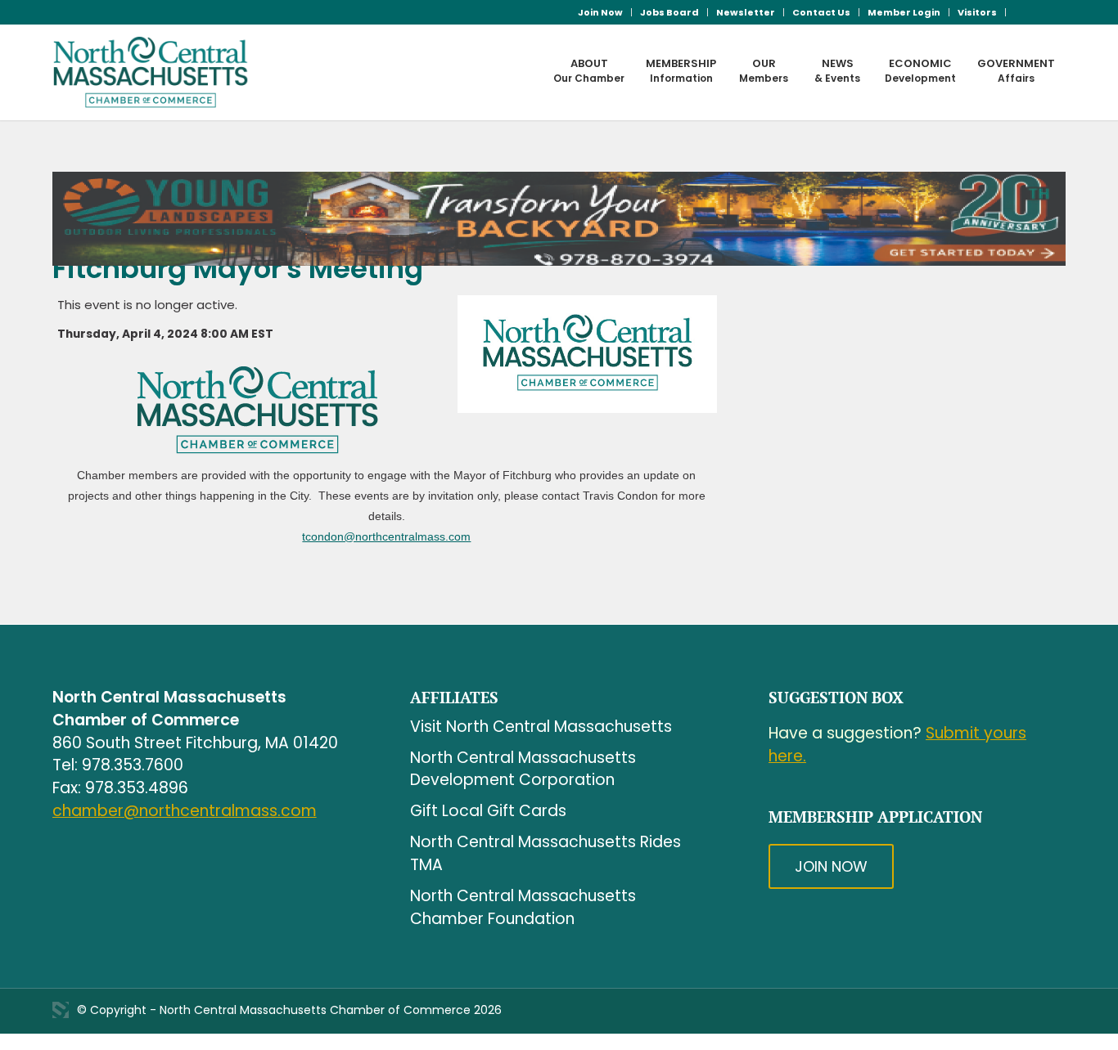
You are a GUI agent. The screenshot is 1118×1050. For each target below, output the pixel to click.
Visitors (977, 12)
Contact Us (821, 12)
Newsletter (745, 12)
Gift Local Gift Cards (488, 811)
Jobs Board (669, 12)
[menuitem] (601, 12)
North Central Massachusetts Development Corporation (523, 769)
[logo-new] (151, 72)
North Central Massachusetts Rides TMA (545, 853)
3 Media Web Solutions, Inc (60, 1010)
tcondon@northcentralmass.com (386, 536)
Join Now (600, 12)
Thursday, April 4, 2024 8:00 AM (153, 334)
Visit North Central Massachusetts (541, 727)
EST (262, 334)
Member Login (904, 12)
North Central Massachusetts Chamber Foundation (523, 907)
